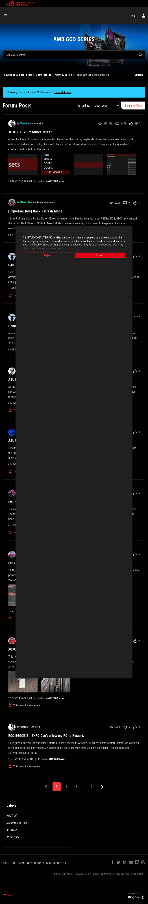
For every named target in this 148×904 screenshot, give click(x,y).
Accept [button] (100, 255)
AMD (8, 815)
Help (133, 15)
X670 (9, 830)
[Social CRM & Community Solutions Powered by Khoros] (136, 896)
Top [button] (9, 895)
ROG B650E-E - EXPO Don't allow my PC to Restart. (46, 735)
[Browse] (7, 15)
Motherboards (43, 74)
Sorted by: (83, 105)
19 (90, 786)
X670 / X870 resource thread (30, 132)
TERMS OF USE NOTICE (62, 874)
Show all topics (62, 92)
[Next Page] (102, 786)
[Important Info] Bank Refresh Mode (35, 211)
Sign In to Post (133, 105)
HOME (21, 863)
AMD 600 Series (63, 74)
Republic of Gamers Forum (17, 74)
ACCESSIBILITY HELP (55, 863)
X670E (9, 837)
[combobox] (74, 54)
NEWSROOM (34, 863)
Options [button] (138, 74)
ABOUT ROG (9, 863)
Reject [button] (48, 255)
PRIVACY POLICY (83, 874)
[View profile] (12, 123)
